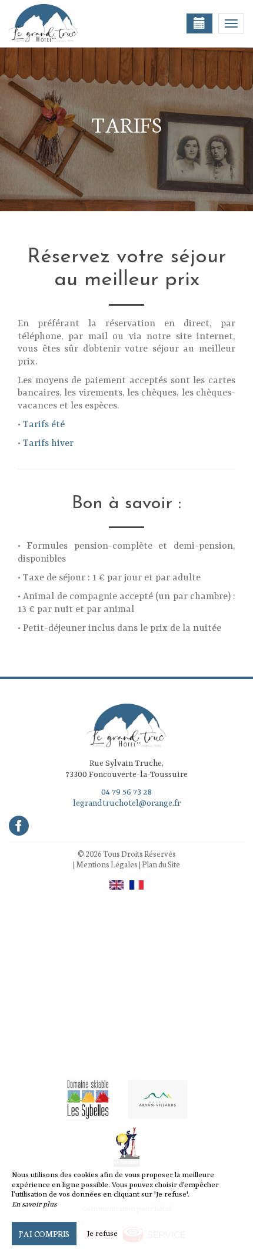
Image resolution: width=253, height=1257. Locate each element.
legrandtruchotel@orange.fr (127, 803)
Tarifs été (44, 425)
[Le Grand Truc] (67, 23)
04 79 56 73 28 (126, 792)
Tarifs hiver (48, 443)
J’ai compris (44, 1233)
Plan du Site (161, 864)
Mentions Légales (107, 864)
